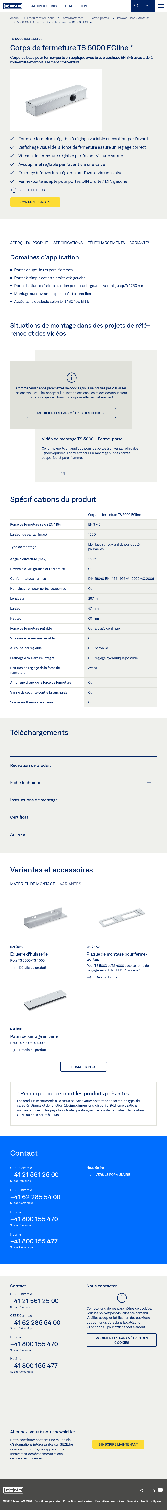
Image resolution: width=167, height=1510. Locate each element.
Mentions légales (151, 1501)
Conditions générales (47, 1501)
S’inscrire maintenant (118, 1444)
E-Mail (56, 1115)
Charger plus (83, 1067)
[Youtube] (160, 1490)
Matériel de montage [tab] (32, 883)
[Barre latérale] (149, 6)
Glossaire (132, 1501)
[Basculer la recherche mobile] (136, 6)
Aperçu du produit (29, 243)
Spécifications (68, 243)
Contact (18, 1285)
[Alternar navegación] (161, 6)
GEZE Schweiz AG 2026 (17, 1501)
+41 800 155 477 (33, 1241)
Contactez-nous (35, 202)
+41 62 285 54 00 (35, 1196)
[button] (141, 1490)
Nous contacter (102, 1285)
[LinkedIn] (153, 1490)
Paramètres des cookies (109, 1501)
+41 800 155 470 (34, 1219)
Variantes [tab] (70, 883)
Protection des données (77, 1501)
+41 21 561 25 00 (34, 1174)
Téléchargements (106, 243)
